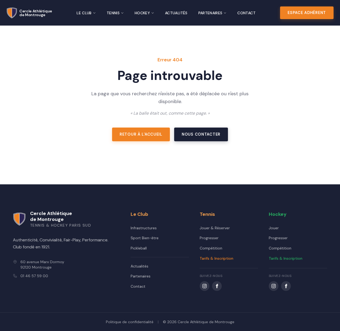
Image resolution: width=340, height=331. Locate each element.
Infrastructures (144, 228)
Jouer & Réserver (215, 228)
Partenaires (210, 12)
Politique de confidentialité (129, 321)
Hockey (142, 12)
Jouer (274, 228)
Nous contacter (201, 134)
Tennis (113, 12)
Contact (246, 12)
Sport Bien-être (145, 237)
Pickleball (139, 248)
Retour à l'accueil (141, 134)
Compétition (211, 248)
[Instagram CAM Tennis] (204, 286)
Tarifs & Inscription (216, 258)
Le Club (84, 12)
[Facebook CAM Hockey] (286, 286)
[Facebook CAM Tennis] (217, 286)
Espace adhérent (307, 12)
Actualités (176, 12)
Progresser (209, 237)
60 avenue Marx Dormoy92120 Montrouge (42, 264)
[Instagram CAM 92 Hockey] (273, 286)
